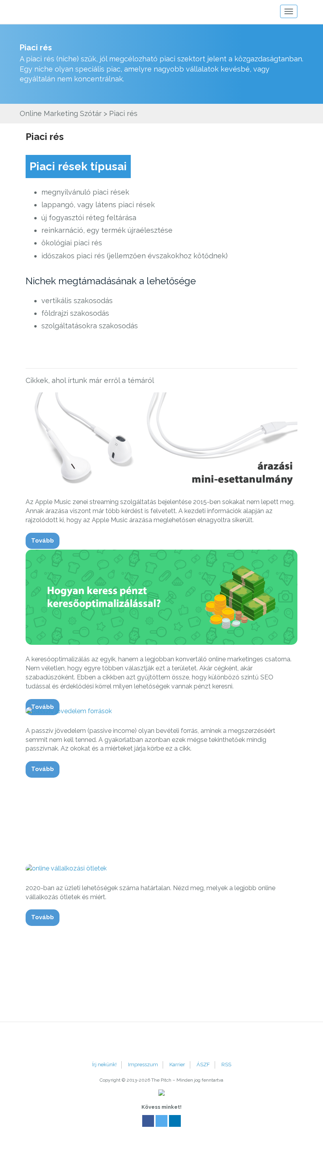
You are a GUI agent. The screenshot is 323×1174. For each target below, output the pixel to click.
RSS (226, 1064)
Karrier (177, 1064)
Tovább (42, 540)
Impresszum (143, 1064)
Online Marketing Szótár (61, 113)
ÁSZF (203, 1064)
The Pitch (51, 12)
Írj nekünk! (104, 1064)
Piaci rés (45, 136)
